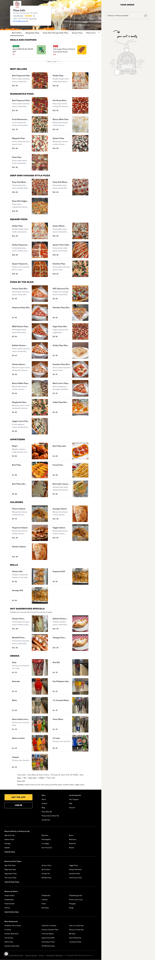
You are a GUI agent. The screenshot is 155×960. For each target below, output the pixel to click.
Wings (71, 908)
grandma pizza (56, 784)
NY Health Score (19, 21)
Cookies (45, 900)
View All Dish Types (12, 912)
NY (25, 778)
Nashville (72, 843)
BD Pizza (72, 934)
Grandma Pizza (74, 874)
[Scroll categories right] (97, 33)
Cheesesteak (9, 900)
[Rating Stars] (28, 16)
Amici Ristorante (75, 938)
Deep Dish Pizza (10, 869)
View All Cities (10, 852)
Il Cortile (8, 930)
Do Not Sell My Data (16, 955)
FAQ (70, 803)
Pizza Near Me (47, 812)
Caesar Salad (9, 895)
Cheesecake (46, 895)
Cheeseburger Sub (75, 895)
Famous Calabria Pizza (50, 930)
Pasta (44, 904)
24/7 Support (74, 799)
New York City (10, 835)
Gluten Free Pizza (75, 869)
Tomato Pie (46, 874)
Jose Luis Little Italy (76, 925)
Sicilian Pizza (46, 865)
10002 (41, 778)
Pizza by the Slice (93, 33)
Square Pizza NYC (48, 938)
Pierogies (72, 904)
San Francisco (47, 848)
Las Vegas (45, 843)
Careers (44, 803)
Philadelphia (46, 839)
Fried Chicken (10, 904)
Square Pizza (77, 33)
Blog (43, 808)
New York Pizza (10, 865)
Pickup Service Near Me (50, 816)
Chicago (7, 843)
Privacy (41, 955)
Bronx (71, 835)
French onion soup (75, 900)
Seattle (7, 848)
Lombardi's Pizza (75, 942)
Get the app (18, 797)
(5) (34, 16)
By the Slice (46, 869)
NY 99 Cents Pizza (48, 946)
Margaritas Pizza (32, 33)
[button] (29, 50)
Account (72, 808)
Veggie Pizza (73, 865)
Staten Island (9, 839)
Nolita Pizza (9, 942)
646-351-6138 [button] (18, 16)
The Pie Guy (9, 938)
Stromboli (45, 908)
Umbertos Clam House (13, 925)
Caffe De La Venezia (49, 925)
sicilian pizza (29, 784)
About (44, 799)
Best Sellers (17, 33)
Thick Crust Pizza (75, 878)
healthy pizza (68, 784)
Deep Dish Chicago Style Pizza (55, 33)
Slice (19, 778)
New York (33, 778)
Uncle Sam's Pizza (48, 942)
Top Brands (46, 820)
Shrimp (7, 908)
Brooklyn (45, 835)
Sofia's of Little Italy (76, 930)
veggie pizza (79, 784)
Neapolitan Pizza (11, 874)
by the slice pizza (42, 784)
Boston (71, 848)
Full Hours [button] (33, 19)
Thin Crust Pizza (10, 878)
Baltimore (72, 839)
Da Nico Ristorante (11, 934)
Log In (18, 805)
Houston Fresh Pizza (12, 946)
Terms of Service (31, 955)
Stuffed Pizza (46, 878)
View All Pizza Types (12, 882)
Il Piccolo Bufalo (48, 934)
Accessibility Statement (54, 955)
